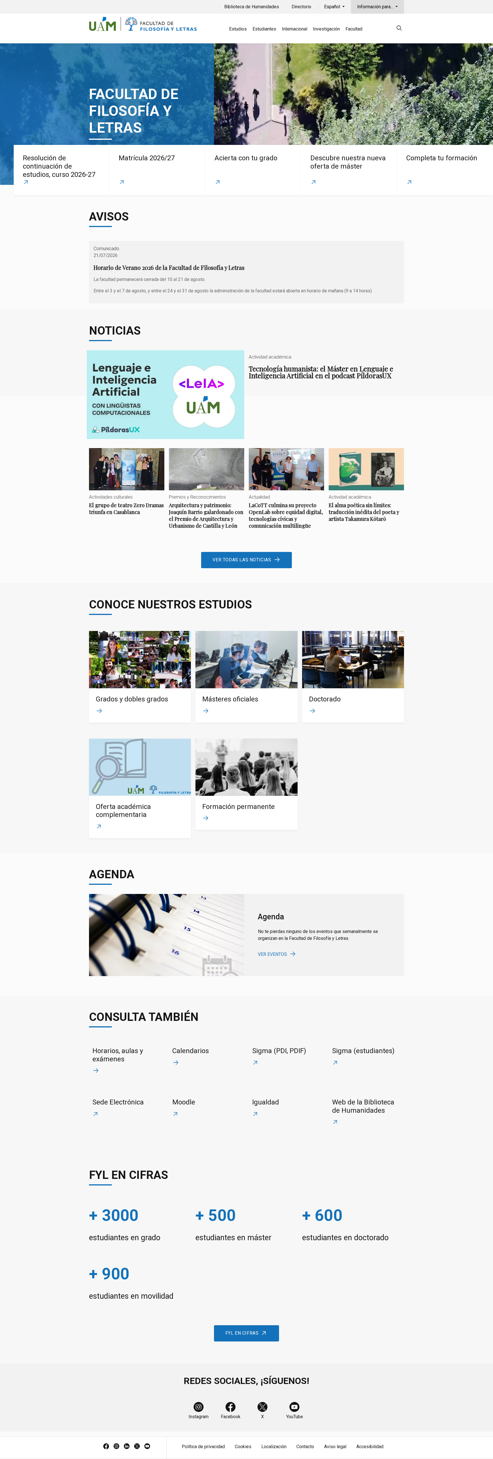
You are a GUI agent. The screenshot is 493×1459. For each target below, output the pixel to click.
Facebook (231, 1416)
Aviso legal (335, 1446)
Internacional (294, 29)
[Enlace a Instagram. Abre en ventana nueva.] (116, 1446)
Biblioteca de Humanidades (251, 6)
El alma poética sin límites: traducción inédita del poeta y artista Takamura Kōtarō (366, 490)
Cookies (243, 1446)
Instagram (199, 1416)
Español (332, 6)
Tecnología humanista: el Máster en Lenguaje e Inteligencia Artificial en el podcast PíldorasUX (246, 394)
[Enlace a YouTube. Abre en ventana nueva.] (147, 1446)
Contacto (305, 1446)
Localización (273, 1446)
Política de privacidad (203, 1446)
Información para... (375, 6)
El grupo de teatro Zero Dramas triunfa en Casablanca (126, 486)
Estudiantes (264, 29)
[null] (399, 29)
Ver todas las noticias (242, 559)
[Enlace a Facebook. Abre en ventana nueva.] (106, 1446)
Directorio (301, 6)
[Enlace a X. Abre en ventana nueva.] (137, 1446)
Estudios (238, 29)
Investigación (326, 29)
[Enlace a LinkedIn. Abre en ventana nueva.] (126, 1446)
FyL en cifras (242, 1333)
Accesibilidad (369, 1446)
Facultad (353, 29)
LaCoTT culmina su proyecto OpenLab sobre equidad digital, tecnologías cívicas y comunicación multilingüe (286, 493)
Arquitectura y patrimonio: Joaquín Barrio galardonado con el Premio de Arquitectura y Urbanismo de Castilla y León (206, 493)
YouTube (294, 1416)
